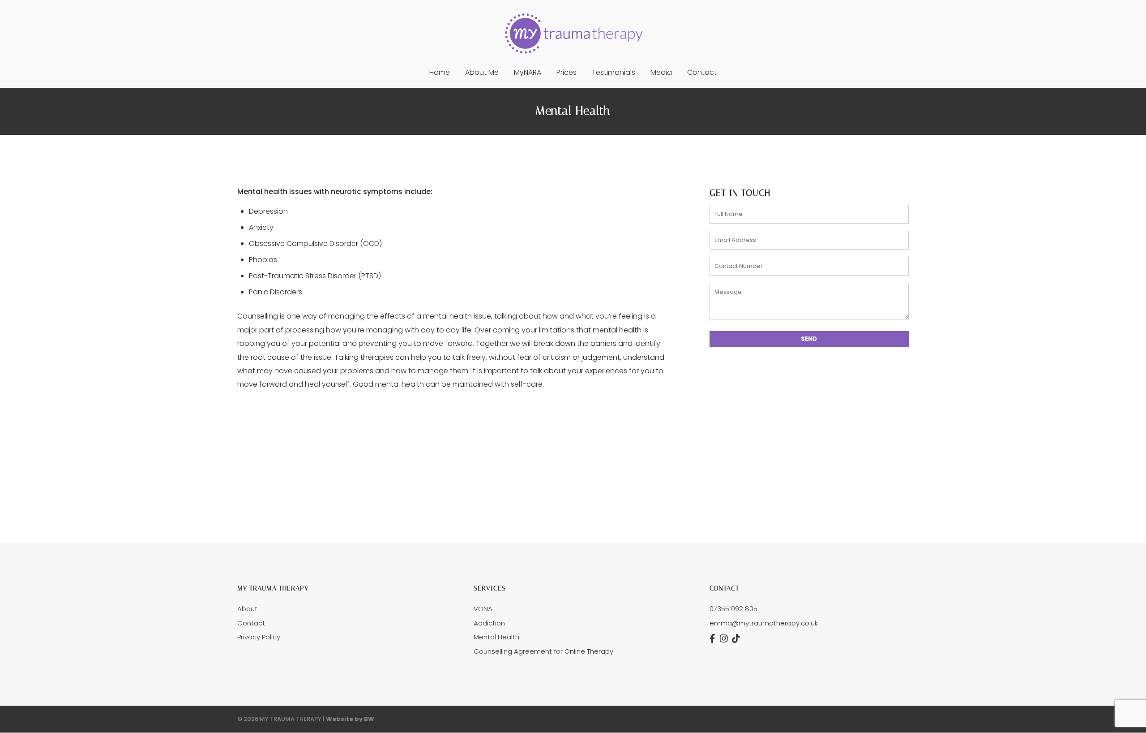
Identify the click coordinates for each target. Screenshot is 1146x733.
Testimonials (613, 73)
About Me (482, 73)
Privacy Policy (258, 637)
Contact (702, 73)
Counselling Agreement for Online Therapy (543, 651)
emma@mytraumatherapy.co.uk (764, 623)
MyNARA (527, 73)
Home (439, 73)
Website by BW (350, 719)
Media (661, 73)
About (247, 608)
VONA (483, 608)
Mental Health (496, 637)
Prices (566, 73)
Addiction (489, 623)
